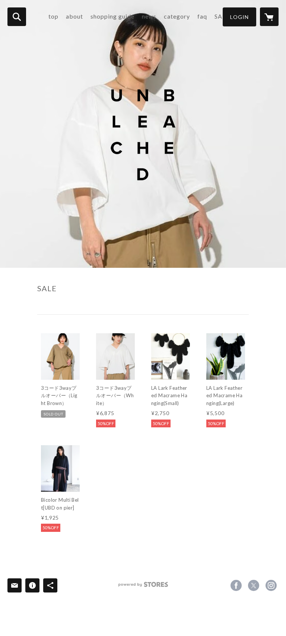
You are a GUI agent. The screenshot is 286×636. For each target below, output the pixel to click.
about (74, 16)
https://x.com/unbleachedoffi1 (253, 585)
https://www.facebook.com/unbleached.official (236, 585)
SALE (221, 16)
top (53, 16)
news (149, 16)
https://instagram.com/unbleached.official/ (271, 585)
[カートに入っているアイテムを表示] (269, 16)
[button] (239, 16)
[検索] (16, 16)
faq (202, 16)
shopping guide (112, 16)
